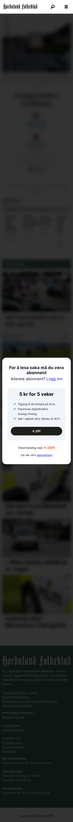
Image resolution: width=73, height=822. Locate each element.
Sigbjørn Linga (13, 717)
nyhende (60, 186)
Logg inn (36, 379)
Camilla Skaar (13, 730)
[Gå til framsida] (20, 7)
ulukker (36, 192)
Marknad (9, 751)
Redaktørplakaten (16, 697)
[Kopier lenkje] (42, 170)
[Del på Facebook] (30, 170)
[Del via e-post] (36, 170)
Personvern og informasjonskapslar (30, 701)
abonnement (44, 455)
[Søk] (52, 7)
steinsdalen (40, 186)
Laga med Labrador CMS (36, 816)
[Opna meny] (66, 6)
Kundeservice (13, 747)
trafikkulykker (17, 186)
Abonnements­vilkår (17, 706)
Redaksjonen (12, 743)
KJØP (37, 431)
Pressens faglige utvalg (20, 693)
